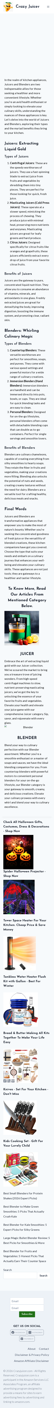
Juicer (27, 654)
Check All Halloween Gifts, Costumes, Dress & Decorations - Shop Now (26, 827)
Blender (27, 738)
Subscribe (27, 1314)
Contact (44, 1348)
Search (7, 1269)
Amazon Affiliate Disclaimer (31, 1360)
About (32, 1348)
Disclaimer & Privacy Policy (32, 1354)
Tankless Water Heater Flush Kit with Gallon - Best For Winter (24, 981)
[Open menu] (48, 7)
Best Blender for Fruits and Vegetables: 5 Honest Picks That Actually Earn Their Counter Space (24, 1256)
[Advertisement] (27, 42)
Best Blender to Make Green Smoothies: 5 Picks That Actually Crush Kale (23, 1211)
